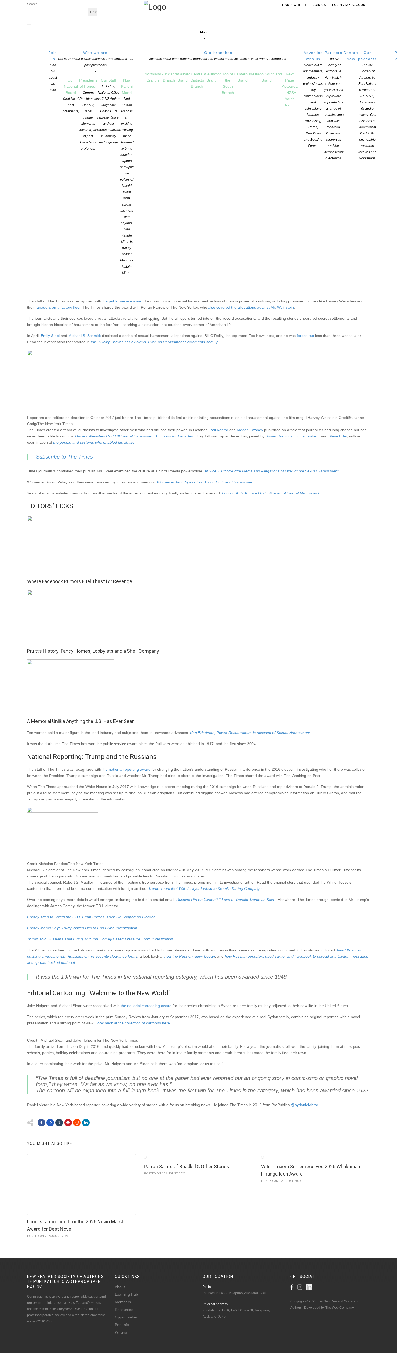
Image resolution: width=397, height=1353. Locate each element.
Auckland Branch (169, 77)
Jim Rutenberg (307, 436)
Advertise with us (313, 99)
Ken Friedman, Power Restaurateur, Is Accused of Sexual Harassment (250, 733)
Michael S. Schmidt (84, 336)
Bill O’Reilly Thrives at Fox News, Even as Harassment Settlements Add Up (154, 342)
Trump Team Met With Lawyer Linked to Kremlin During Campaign (205, 888)
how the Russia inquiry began (189, 956)
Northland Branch (152, 77)
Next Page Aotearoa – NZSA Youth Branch (290, 89)
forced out (305, 336)
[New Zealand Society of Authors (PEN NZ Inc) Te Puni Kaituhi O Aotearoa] (155, 6)
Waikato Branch (183, 77)
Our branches (218, 56)
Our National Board (71, 95)
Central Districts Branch (197, 80)
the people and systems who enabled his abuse (93, 442)
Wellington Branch (213, 77)
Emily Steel (50, 336)
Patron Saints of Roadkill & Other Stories (186, 1166)
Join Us (319, 5)
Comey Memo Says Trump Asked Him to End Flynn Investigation (82, 928)
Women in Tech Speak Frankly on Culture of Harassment (205, 482)
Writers (121, 1332)
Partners (334, 105)
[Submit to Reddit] (77, 1122)
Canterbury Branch (243, 77)
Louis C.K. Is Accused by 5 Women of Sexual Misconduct (270, 493)
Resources (124, 1309)
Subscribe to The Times (64, 457)
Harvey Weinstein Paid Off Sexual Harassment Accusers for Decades (134, 436)
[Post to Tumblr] (59, 1122)
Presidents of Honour (88, 114)
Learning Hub (126, 1294)
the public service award (123, 301)
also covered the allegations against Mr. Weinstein (251, 307)
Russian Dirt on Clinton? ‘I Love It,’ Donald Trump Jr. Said (225, 899)
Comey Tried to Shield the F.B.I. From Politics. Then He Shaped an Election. (92, 917)
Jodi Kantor (218, 430)
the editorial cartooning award (146, 1006)
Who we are (95, 59)
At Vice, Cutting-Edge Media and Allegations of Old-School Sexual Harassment (271, 471)
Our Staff (108, 111)
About (205, 32)
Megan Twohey (250, 430)
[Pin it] (68, 1122)
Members (123, 1302)
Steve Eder (337, 436)
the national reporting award (126, 769)
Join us (53, 71)
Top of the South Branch (228, 83)
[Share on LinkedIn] (86, 1122)
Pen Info (122, 1324)
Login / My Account (349, 5)
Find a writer (294, 5)
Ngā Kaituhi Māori (127, 176)
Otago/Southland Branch (267, 77)
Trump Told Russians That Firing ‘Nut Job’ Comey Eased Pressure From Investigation (100, 939)
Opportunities (126, 1317)
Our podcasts (367, 105)
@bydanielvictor (304, 1105)
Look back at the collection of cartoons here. (133, 1023)
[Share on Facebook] (41, 1122)
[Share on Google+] (50, 1122)
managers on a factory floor (56, 307)
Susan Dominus (278, 436)
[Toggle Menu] (29, 24)
